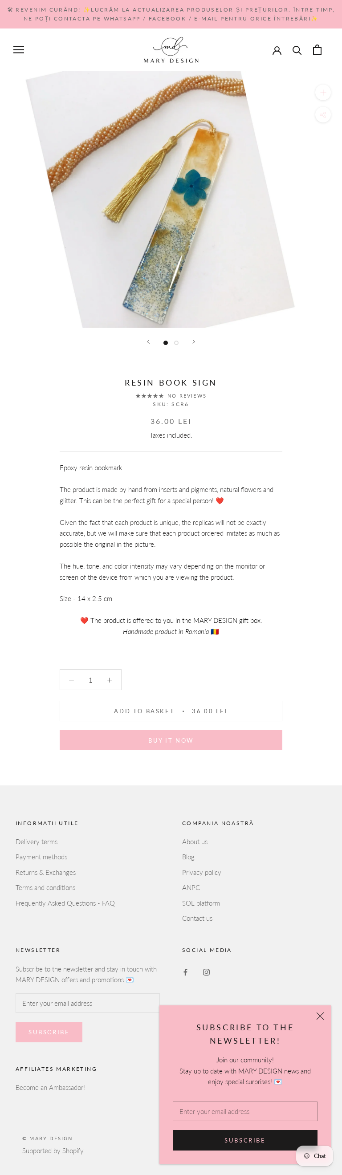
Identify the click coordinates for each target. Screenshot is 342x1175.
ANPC (191, 887)
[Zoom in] (323, 92)
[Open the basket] (317, 50)
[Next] (193, 342)
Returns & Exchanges (46, 872)
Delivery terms (36, 842)
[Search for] (297, 49)
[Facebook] (185, 971)
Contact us (197, 918)
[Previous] (148, 342)
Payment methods (41, 857)
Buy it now (171, 740)
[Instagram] (206, 971)
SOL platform (201, 903)
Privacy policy (201, 872)
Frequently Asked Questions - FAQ (65, 903)
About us (195, 842)
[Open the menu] (18, 50)
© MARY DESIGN (47, 1138)
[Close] (320, 1016)
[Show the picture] (165, 343)
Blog (188, 857)
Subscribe (244, 1140)
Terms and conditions (45, 887)
